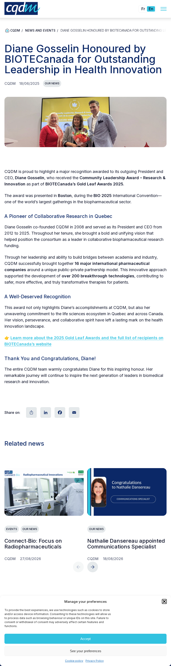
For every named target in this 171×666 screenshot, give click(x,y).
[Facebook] (59, 412)
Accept (85, 639)
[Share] (31, 412)
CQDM (15, 30)
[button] (164, 601)
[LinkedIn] (45, 412)
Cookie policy (74, 660)
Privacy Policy (95, 660)
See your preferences (85, 651)
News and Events (40, 30)
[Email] (73, 412)
